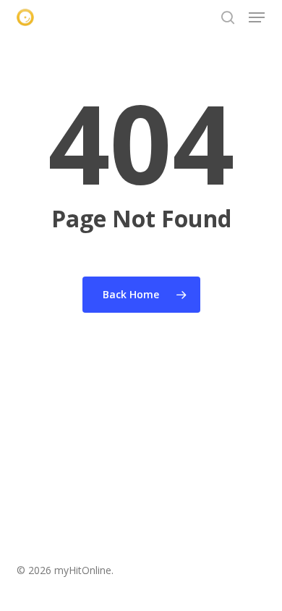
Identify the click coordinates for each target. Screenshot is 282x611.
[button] (257, 17)
